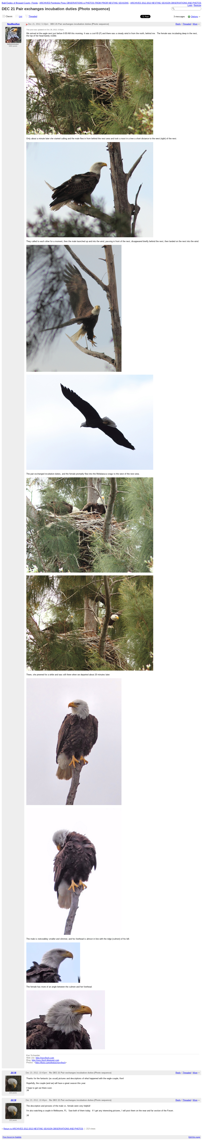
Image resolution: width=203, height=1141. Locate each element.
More (195, 24)
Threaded (33, 16)
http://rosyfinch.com (45, 1058)
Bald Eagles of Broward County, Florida (20, 3)
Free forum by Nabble (12, 1137)
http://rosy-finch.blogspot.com (45, 1060)
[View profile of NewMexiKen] (13, 41)
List (20, 16)
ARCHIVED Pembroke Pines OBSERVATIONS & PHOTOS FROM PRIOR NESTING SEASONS (84, 3)
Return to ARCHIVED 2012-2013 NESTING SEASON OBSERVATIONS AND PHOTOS (43, 1129)
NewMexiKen (13, 24)
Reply (178, 24)
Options (194, 16)
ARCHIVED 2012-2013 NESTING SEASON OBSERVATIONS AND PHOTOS (165, 3)
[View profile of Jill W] (13, 1090)
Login (189, 5)
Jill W (13, 1073)
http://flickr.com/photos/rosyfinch (50, 1062)
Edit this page (194, 1137)
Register (197, 5)
